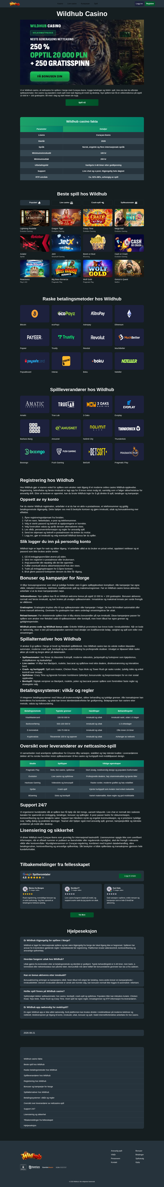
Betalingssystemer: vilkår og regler (39, 1098)
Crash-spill (96, 202)
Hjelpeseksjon (30, 1125)
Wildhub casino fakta (33, 1059)
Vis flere (82, 915)
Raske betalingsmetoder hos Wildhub (40, 1070)
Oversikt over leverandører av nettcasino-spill (44, 1103)
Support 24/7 (29, 1109)
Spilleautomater (127, 202)
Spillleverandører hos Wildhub (37, 1075)
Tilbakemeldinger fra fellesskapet (38, 1120)
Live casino (64, 202)
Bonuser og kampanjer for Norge (38, 1086)
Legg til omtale (130, 876)
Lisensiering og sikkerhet (35, 1114)
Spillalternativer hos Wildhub (36, 1092)
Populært (33, 202)
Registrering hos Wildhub (35, 1081)
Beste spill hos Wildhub (34, 1064)
